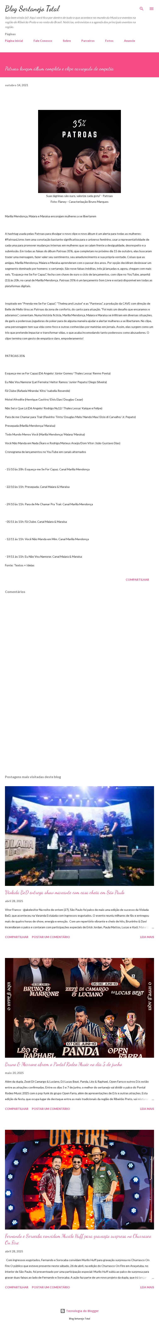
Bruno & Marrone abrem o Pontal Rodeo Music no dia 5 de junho (63, 1064)
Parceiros (88, 40)
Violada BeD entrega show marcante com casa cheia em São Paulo (64, 892)
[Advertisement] (79, 732)
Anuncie (129, 40)
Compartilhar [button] (137, 579)
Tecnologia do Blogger (82, 1311)
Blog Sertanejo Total (32, 8)
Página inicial (14, 40)
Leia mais (147, 937)
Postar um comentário (51, 937)
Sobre (67, 40)
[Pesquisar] (141, 7)
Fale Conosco (43, 40)
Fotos (109, 40)
